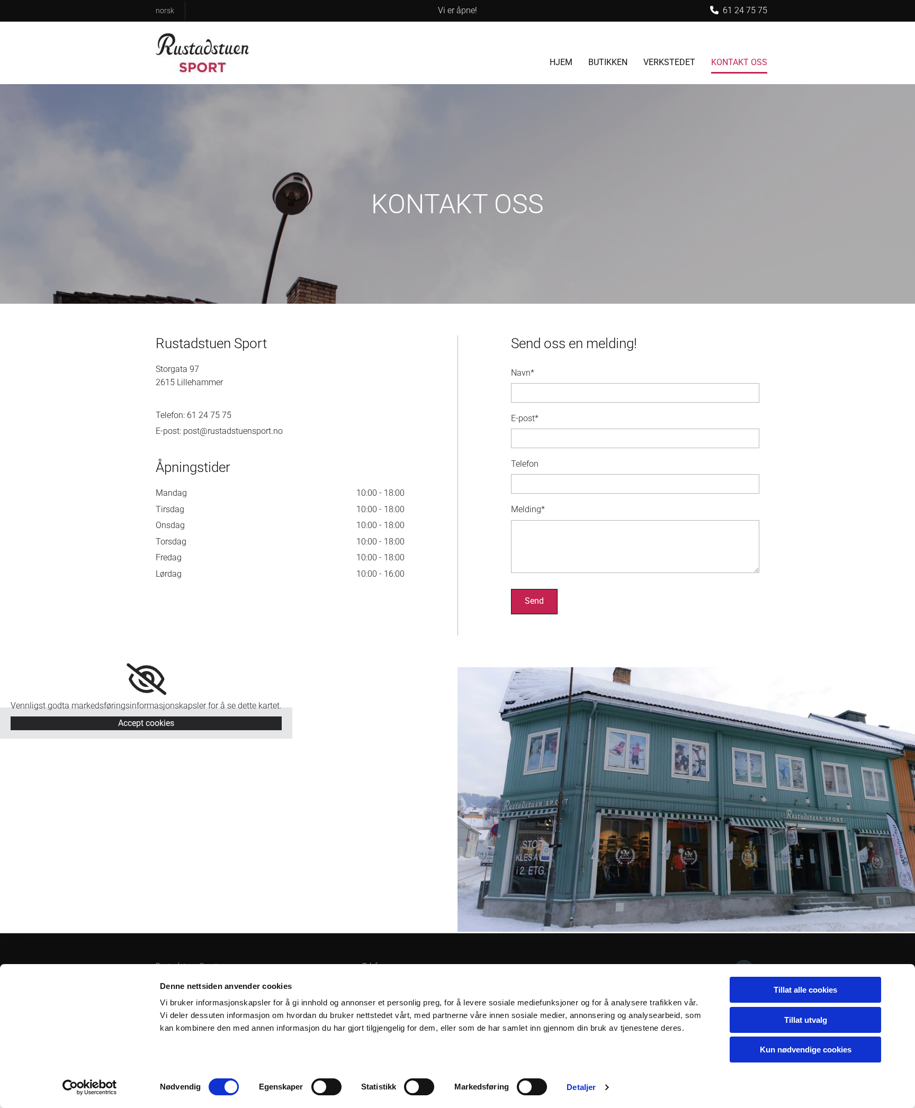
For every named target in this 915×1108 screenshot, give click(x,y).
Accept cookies (146, 723)
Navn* (522, 373)
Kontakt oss (739, 62)
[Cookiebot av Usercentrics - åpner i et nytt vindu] (89, 1087)
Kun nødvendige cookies (805, 1049)
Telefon (525, 464)
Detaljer (581, 1087)
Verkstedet (669, 62)
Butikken (607, 62)
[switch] (326, 1086)
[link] (146, 679)
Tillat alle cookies (805, 989)
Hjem (561, 62)
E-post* (525, 418)
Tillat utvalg (805, 1019)
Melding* (528, 509)
